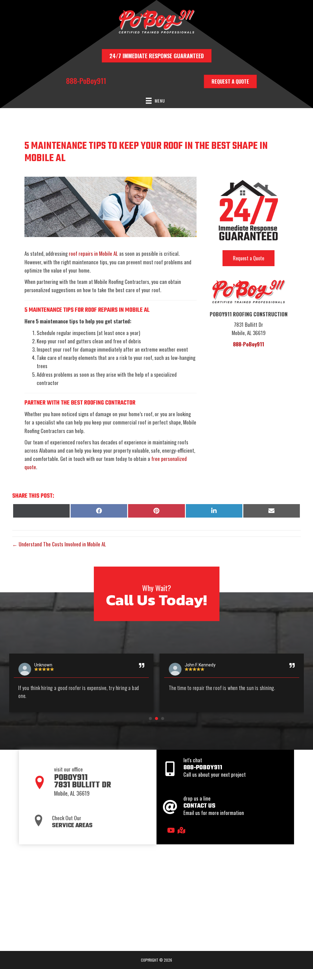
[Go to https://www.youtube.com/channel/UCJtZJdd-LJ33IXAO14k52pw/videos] (170, 830)
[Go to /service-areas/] (90, 821)
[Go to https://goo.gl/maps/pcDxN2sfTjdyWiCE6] (181, 830)
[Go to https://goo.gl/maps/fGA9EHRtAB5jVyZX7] (90, 783)
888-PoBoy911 (86, 80)
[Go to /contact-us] (225, 807)
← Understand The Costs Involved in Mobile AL (59, 544)
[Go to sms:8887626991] (225, 769)
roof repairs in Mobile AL (93, 253)
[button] (150, 718)
